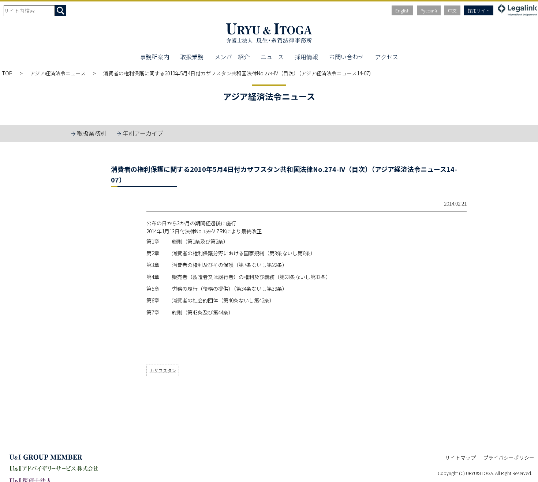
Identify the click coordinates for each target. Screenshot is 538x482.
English (402, 10)
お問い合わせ (346, 56)
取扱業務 (191, 56)
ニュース (272, 56)
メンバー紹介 (232, 56)
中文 (452, 10)
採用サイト (479, 10)
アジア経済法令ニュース (58, 73)
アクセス (386, 56)
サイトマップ (460, 457)
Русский (429, 10)
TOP (7, 73)
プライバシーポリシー (508, 457)
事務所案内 (154, 56)
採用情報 (306, 56)
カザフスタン (163, 370)
